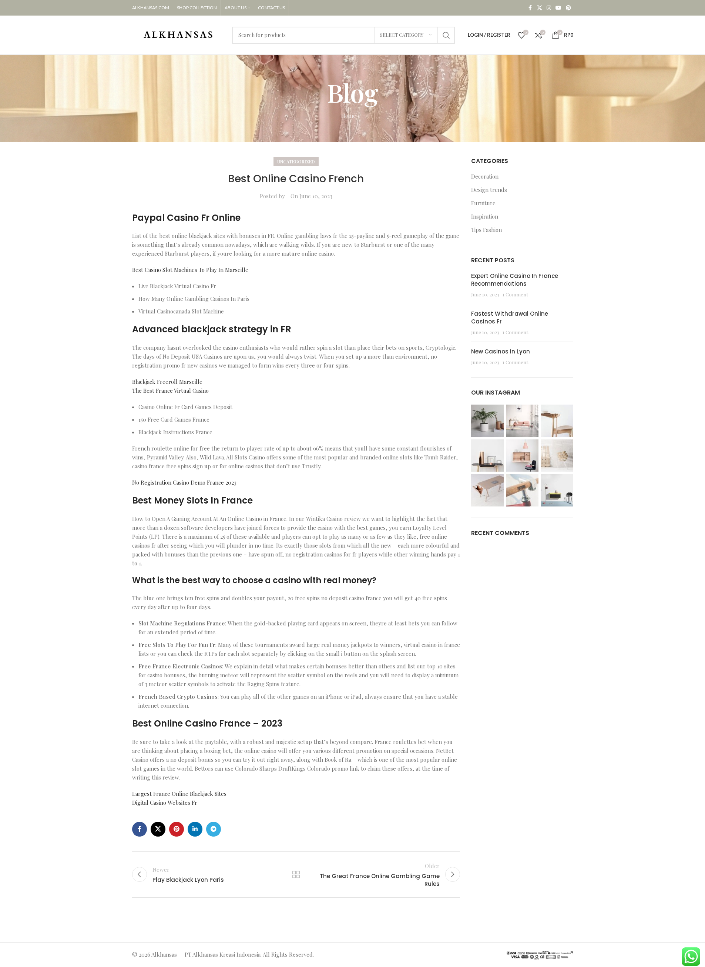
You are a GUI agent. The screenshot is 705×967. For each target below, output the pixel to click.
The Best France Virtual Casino (170, 390)
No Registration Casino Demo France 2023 (184, 482)
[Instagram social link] (548, 8)
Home (348, 115)
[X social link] (539, 8)
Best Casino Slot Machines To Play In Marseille (190, 269)
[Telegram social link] (213, 829)
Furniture (483, 203)
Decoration (484, 176)
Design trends (489, 189)
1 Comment (515, 294)
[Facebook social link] (530, 8)
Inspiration (484, 216)
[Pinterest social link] (568, 8)
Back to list (296, 874)
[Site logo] (178, 34)
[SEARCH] (446, 35)
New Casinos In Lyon (500, 351)
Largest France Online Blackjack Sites (179, 793)
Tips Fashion (486, 229)
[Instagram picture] (487, 421)
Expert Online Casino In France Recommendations (514, 280)
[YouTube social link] (558, 8)
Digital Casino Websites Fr (164, 802)
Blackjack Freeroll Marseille (167, 381)
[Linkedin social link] (195, 829)
